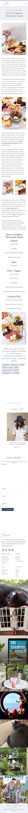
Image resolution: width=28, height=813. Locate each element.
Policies (4, 563)
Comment (5, 464)
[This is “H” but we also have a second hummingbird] (14, 761)
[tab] (14, 447)
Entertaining (5, 570)
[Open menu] (25, 3)
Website (4, 503)
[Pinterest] (9, 550)
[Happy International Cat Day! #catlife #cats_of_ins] (14, 594)
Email (4, 496)
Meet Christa (5, 557)
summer (16, 370)
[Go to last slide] (8, 429)
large (13, 214)
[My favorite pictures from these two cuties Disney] (14, 705)
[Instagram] (3, 550)
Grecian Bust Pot (11, 208)
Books (17, 572)
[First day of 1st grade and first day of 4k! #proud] (14, 622)
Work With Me (5, 559)
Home (17, 576)
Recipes (20, 10)
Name (4, 488)
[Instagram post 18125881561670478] (14, 733)
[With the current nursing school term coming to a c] (14, 650)
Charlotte (18, 557)
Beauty (17, 570)
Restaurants (5, 574)
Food (15, 10)
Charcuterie (14, 364)
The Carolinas (19, 561)
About (8, 805)
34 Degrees (6, 364)
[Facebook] (6, 550)
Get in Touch (5, 561)
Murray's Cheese (7, 370)
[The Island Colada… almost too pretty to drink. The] (14, 678)
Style (17, 574)
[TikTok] (12, 550)
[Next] (26, 429)
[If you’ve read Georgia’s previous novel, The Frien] (14, 789)
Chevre (5, 367)
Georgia (18, 559)
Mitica (16, 367)
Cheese (22, 364)
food (10, 367)
